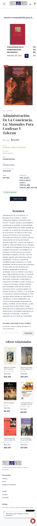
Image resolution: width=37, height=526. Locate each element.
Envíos (4, 481)
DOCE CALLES (8, 153)
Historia (22, 180)
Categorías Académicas (9, 484)
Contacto (5, 478)
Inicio (4, 110)
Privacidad (5, 497)
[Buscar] (31, 4)
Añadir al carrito (18, 199)
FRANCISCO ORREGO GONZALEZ (14, 147)
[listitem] (17, 40)
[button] (3, 40)
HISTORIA (9, 110)
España (26, 178)
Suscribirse (28, 333)
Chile (21, 178)
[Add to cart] (27, 56)
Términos (5, 494)
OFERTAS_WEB (24, 185)
